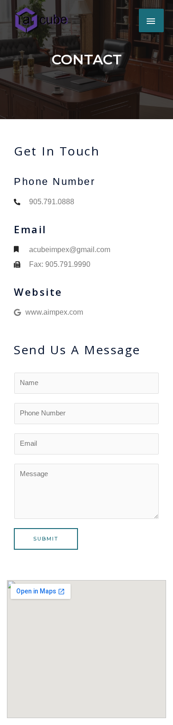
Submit (46, 538)
